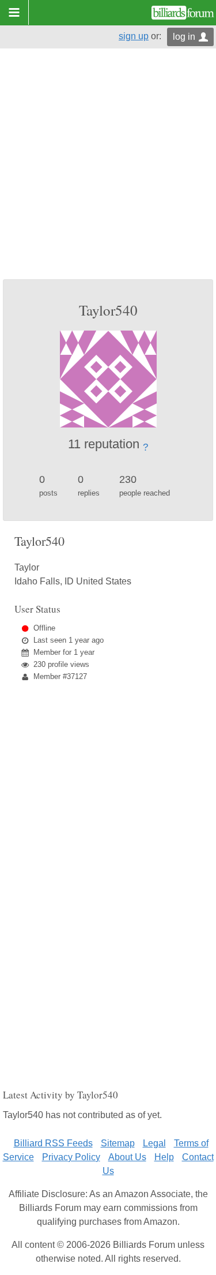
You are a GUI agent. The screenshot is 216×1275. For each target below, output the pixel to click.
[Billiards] (183, 12)
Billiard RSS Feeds (53, 1143)
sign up (134, 36)
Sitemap (118, 1143)
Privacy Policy (71, 1157)
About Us (127, 1157)
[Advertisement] (108, 165)
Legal (154, 1143)
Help (164, 1157)
